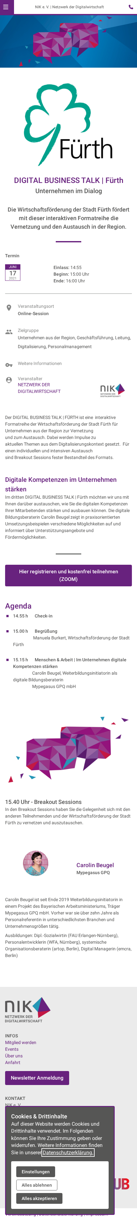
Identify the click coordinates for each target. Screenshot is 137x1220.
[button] (5, 7)
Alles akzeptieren (39, 1198)
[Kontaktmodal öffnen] (129, 7)
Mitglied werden (20, 1042)
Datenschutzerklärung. (68, 1152)
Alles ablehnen (37, 1185)
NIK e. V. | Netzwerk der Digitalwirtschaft (69, 7)
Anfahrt (12, 1062)
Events (11, 1049)
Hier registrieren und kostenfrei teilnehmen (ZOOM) (68, 575)
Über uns (14, 1055)
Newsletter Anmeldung (37, 1078)
